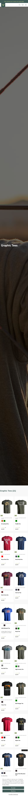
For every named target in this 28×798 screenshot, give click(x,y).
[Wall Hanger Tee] (21, 688)
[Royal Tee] (21, 613)
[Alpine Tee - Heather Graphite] (16, 737)
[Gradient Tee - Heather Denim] (2, 773)
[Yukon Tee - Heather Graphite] (2, 702)
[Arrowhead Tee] (7, 506)
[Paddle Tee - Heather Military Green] (16, 521)
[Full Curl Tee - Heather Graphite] (18, 590)
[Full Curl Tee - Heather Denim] (16, 590)
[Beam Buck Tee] (7, 542)
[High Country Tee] (21, 651)
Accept (13, 788)
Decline (13, 791)
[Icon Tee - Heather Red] (2, 737)
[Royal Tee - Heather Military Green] (18, 628)
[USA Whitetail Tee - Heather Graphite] (4, 625)
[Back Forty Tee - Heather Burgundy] (2, 592)
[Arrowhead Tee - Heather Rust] (2, 521)
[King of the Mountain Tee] (21, 759)
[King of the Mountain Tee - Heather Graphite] (16, 771)
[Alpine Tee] (21, 723)
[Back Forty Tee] (7, 578)
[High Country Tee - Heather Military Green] (16, 666)
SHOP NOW (21, 1)
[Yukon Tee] (7, 688)
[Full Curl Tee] (21, 578)
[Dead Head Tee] (21, 542)
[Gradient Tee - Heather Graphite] (4, 773)
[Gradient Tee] (7, 759)
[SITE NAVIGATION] (26, 5)
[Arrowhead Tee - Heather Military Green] (4, 521)
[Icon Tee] (7, 723)
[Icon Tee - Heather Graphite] (4, 737)
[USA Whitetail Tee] (7, 613)
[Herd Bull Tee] (7, 651)
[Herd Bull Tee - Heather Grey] (2, 665)
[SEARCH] (20, 5)
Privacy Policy (5, 784)
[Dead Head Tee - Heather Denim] (16, 556)
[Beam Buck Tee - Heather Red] (2, 556)
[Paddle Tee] (21, 506)
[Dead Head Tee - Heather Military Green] (18, 556)
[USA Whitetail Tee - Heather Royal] (2, 625)
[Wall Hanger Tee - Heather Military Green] (16, 700)
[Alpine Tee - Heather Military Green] (18, 737)
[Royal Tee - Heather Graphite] (16, 628)
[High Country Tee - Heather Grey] (18, 666)
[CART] (23, 5)
